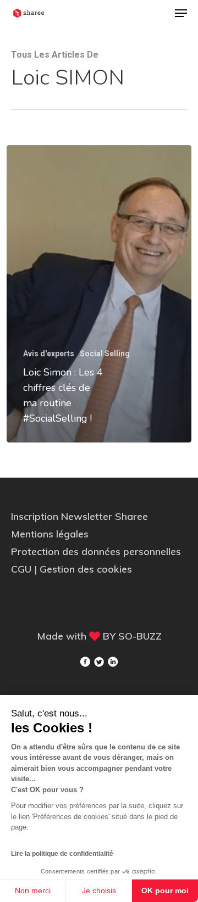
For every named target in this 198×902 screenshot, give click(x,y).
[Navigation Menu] (181, 13)
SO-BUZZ (140, 636)
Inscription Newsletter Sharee (79, 516)
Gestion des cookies (86, 569)
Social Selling (105, 353)
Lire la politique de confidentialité (62, 854)
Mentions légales (50, 534)
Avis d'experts (48, 353)
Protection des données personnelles (96, 551)
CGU (22, 569)
